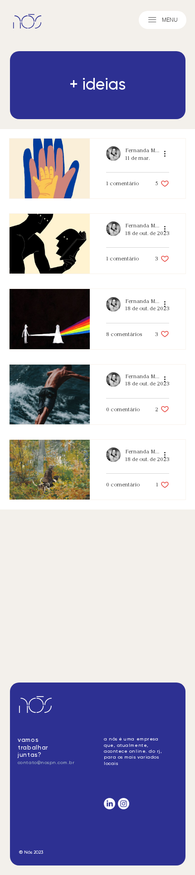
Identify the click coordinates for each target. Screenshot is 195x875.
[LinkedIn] (109, 803)
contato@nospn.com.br (46, 762)
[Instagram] (123, 803)
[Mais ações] (167, 153)
